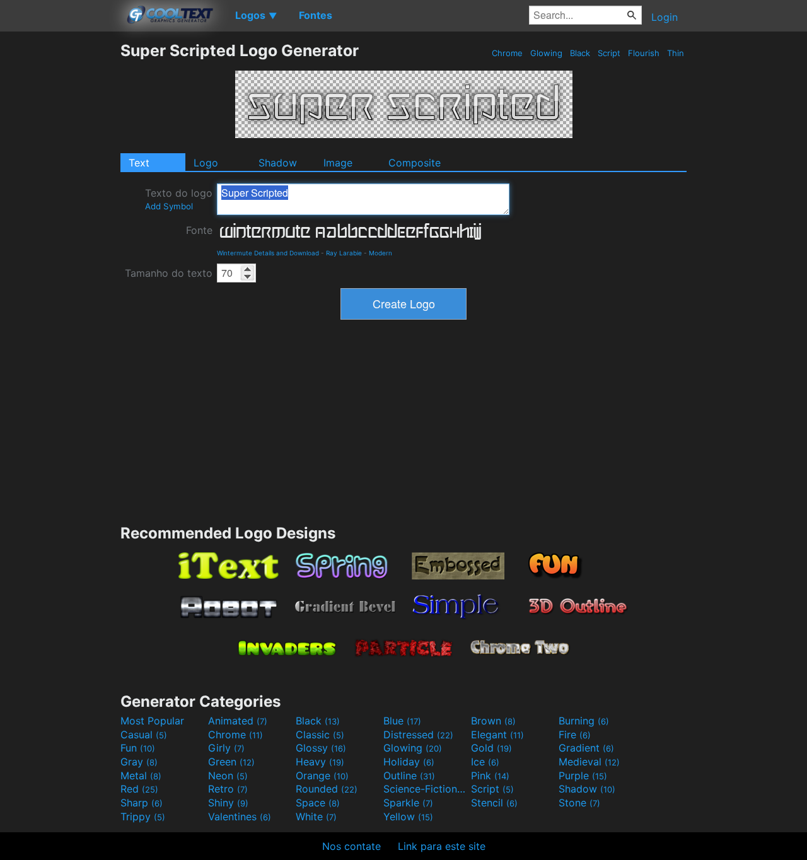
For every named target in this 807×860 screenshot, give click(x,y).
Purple (583, 775)
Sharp (141, 802)
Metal (140, 775)
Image (337, 162)
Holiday (408, 761)
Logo (206, 162)
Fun (137, 747)
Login (664, 17)
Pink (490, 775)
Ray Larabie (344, 253)
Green (231, 761)
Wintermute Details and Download (268, 253)
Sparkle (408, 802)
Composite (414, 162)
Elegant (497, 734)
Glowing (546, 53)
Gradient (586, 747)
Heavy (320, 761)
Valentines (239, 816)
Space (318, 802)
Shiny (228, 802)
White (316, 816)
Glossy (321, 747)
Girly (226, 747)
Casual (143, 734)
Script (609, 53)
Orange (322, 775)
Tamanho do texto (168, 273)
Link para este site (441, 846)
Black (580, 53)
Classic (320, 734)
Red (139, 788)
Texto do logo (178, 199)
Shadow (277, 162)
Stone (579, 802)
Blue (402, 720)
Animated (237, 720)
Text (139, 162)
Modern (380, 253)
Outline (409, 775)
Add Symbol (169, 206)
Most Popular (152, 720)
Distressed (418, 734)
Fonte (199, 230)
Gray (139, 761)
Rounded (326, 788)
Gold (491, 747)
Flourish (643, 53)
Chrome (507, 53)
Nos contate (351, 846)
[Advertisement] (59, 230)
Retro (228, 788)
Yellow (408, 816)
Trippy (142, 816)
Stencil (494, 802)
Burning (584, 720)
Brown (493, 720)
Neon (228, 775)
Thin (676, 53)
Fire (575, 734)
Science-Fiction (425, 788)
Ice (485, 761)
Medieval (589, 761)
